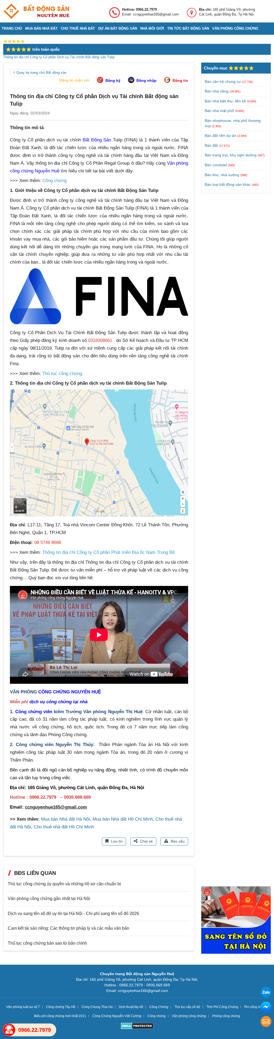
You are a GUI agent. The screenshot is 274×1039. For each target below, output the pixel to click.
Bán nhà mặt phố (219, 111)
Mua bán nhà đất (41, 28)
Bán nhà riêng (217, 91)
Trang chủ (12, 28)
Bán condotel (216, 165)
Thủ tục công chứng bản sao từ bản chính (47, 943)
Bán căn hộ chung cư (223, 81)
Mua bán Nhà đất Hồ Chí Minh (123, 819)
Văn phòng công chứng (235, 28)
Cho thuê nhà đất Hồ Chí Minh (64, 826)
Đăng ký (112, 80)
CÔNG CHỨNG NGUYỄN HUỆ (69, 691)
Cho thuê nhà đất (78, 28)
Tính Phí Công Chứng (222, 1007)
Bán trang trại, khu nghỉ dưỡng (231, 155)
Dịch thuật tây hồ (131, 1007)
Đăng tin (180, 80)
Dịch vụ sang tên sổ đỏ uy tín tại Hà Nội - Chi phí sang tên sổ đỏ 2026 (73, 913)
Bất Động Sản (97, 139)
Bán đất (211, 145)
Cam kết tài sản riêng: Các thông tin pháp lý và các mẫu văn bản (68, 928)
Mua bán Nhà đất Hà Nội (65, 819)
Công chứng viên (33, 711)
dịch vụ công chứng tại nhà (58, 701)
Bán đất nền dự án (220, 135)
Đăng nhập (146, 80)
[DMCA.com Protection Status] (137, 1026)
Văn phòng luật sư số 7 (23, 1007)
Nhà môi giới (152, 28)
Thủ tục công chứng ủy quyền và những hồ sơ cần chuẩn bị (64, 884)
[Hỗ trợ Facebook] (266, 1008)
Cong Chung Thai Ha (97, 1007)
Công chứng (156, 1016)
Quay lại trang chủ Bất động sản (41, 73)
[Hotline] (9, 1029)
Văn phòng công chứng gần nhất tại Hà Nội (49, 898)
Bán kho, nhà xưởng (222, 175)
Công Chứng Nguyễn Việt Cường (116, 1016)
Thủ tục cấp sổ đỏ (187, 1007)
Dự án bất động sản (117, 28)
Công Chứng (158, 1007)
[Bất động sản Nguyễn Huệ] (36, 11)
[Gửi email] (266, 1022)
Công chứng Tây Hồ (60, 1007)
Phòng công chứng (226, 1016)
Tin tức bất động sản (188, 28)
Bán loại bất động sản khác (228, 184)
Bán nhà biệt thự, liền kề (225, 101)
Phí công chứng (255, 1007)
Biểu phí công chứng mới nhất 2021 (60, 1016)
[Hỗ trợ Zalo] (266, 993)
